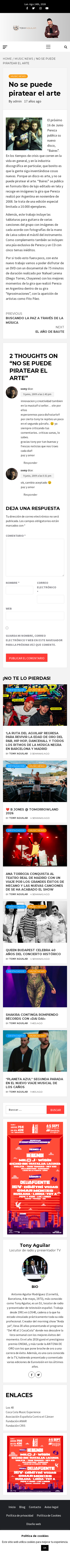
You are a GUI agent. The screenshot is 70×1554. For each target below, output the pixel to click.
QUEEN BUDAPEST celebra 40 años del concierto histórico (33, 952)
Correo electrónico (46, 587)
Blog (22, 1507)
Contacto (35, 1507)
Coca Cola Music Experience (23, 1412)
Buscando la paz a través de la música (34, 318)
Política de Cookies (49, 1515)
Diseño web (33, 1524)
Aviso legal (51, 1507)
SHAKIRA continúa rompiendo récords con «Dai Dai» (32, 1016)
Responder (30, 463)
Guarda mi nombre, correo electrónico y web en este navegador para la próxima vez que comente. (34, 640)
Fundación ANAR (16, 1421)
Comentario (16, 535)
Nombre (12, 583)
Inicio (12, 1507)
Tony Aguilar (18, 753)
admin (17, 101)
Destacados (16, 689)
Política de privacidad (19, 1515)
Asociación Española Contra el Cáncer (30, 1416)
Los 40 (10, 1407)
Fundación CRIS (15, 1425)
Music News (18, 76)
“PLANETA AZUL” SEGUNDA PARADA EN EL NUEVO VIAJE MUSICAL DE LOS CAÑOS (34, 1083)
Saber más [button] (30, 1547)
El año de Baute (49, 329)
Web (9, 608)
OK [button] (44, 1547)
